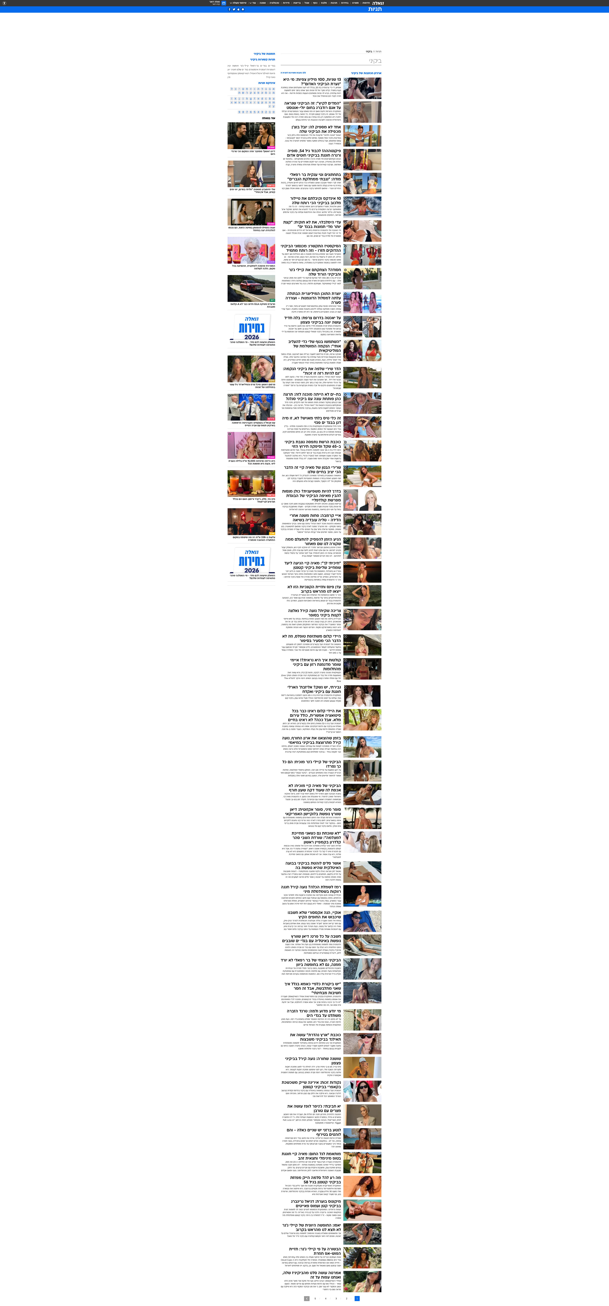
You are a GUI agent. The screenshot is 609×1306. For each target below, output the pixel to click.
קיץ (229, 65)
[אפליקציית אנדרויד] (243, 9)
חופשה (235, 65)
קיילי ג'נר (244, 65)
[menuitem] (364, 3)
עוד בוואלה (268, 118)
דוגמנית (262, 69)
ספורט (355, 3)
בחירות (344, 3)
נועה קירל (270, 77)
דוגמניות (271, 69)
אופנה (263, 3)
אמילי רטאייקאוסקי (246, 73)
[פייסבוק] (230, 9)
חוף (229, 73)
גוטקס (234, 73)
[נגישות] (4, 3)
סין (229, 77)
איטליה (258, 73)
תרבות (334, 3)
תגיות (378, 51)
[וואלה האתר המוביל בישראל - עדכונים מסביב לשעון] (378, 3)
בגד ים (263, 65)
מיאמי (272, 73)
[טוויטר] (234, 9)
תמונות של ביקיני (264, 54)
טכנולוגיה (274, 3)
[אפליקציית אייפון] (238, 9)
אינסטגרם (253, 69)
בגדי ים (271, 65)
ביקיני (369, 51)
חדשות (366, 3)
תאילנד (265, 73)
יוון (229, 69)
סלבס (324, 3)
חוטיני (233, 69)
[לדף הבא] (307, 1298)
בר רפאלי (254, 65)
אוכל (306, 3)
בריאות (297, 3)
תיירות (286, 3)
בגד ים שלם (242, 69)
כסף (315, 3)
